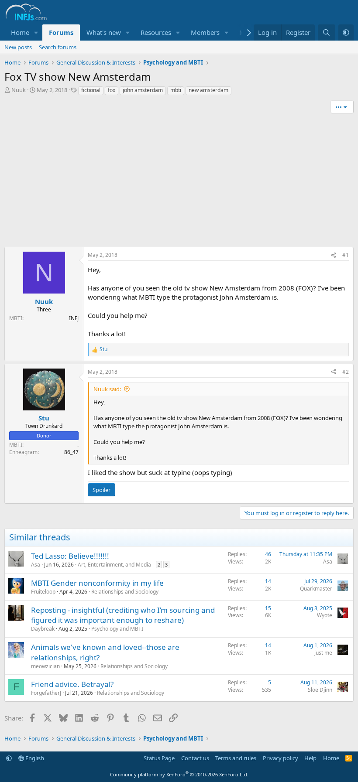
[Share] (333, 255)
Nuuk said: (107, 389)
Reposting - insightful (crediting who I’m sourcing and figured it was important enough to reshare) (123, 615)
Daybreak (43, 628)
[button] (36, 32)
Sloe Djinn (320, 689)
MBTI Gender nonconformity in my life (97, 583)
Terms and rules (235, 758)
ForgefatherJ (46, 693)
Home (20, 32)
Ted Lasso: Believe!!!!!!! (70, 556)
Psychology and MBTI (117, 628)
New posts (18, 47)
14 (268, 581)
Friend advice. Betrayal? (72, 684)
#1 (345, 255)
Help (310, 758)
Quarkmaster (316, 588)
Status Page (159, 758)
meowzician (45, 666)
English (34, 758)
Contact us (195, 758)
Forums (61, 32)
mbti (175, 90)
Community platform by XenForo (179, 774)
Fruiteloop (43, 591)
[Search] (326, 32)
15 (268, 608)
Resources (156, 32)
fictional (90, 90)
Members (205, 32)
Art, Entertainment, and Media (114, 564)
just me (323, 652)
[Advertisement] (179, 181)
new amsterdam (208, 90)
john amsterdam (143, 90)
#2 (345, 372)
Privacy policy (280, 758)
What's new (103, 32)
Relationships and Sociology (124, 591)
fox (111, 90)
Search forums (57, 47)
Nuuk (18, 90)
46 (268, 554)
